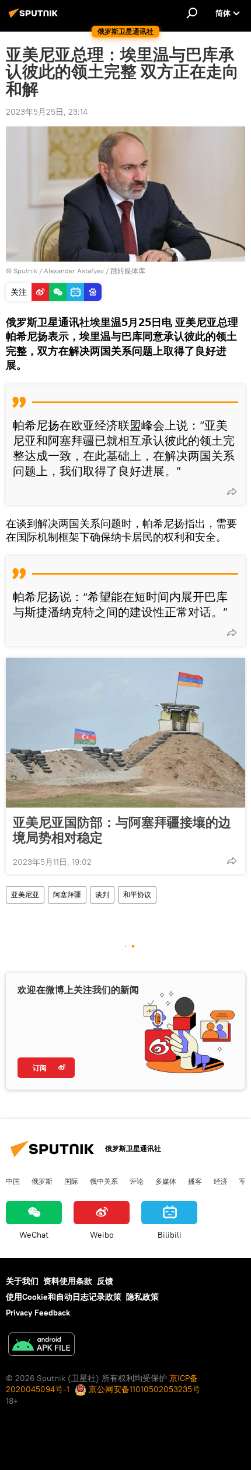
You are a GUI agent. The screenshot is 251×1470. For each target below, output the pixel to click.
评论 (137, 1181)
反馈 (105, 1281)
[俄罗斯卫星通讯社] (35, 17)
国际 (71, 1181)
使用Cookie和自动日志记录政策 (63, 1297)
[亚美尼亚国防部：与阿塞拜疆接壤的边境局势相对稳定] (125, 733)
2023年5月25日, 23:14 (47, 112)
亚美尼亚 (25, 894)
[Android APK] (41, 1345)
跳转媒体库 (127, 270)
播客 (195, 1181)
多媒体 (165, 1181)
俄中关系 (104, 1181)
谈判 (102, 894)
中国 (13, 1181)
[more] (231, 491)
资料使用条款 (67, 1281)
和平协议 (137, 894)
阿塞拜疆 (67, 894)
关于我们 (22, 1281)
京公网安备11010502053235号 (143, 1389)
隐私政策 (142, 1297)
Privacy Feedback (38, 1312)
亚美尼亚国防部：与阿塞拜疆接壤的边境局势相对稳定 (122, 830)
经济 (221, 1181)
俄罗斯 (42, 1181)
